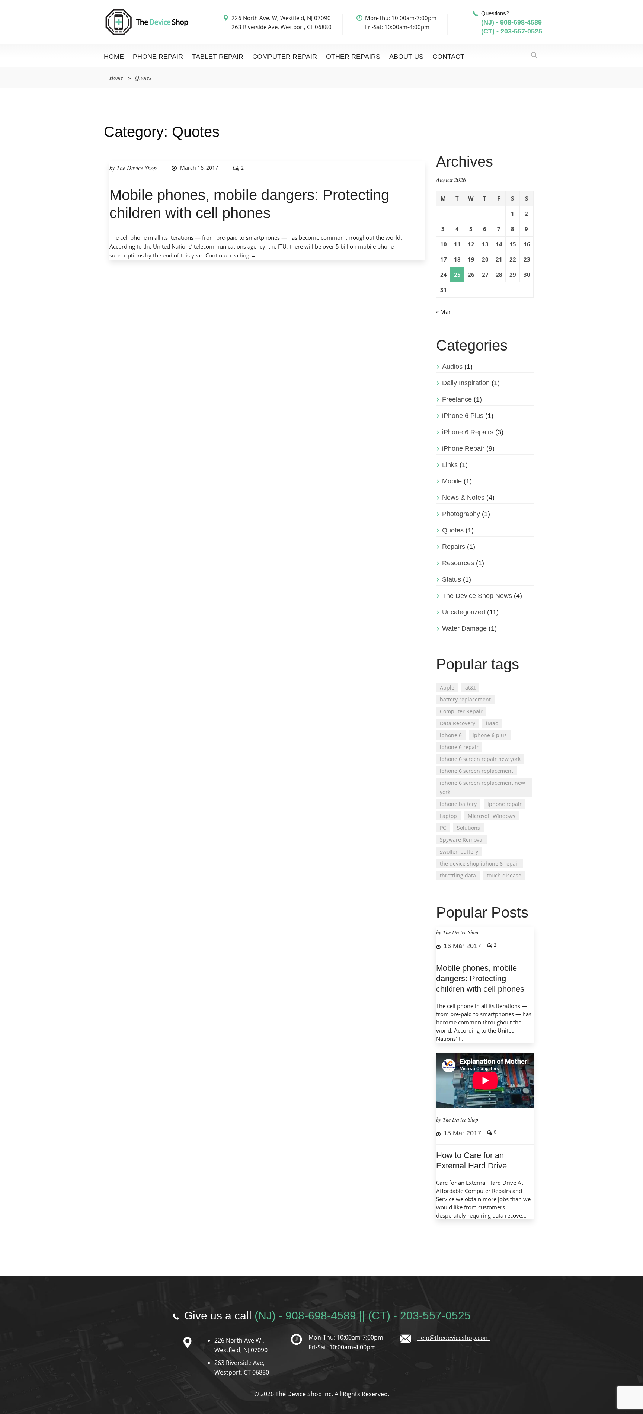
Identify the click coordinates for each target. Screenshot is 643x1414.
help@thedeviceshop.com (453, 1338)
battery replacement (465, 699)
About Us (406, 56)
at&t (470, 687)
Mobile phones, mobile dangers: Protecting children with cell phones (480, 978)
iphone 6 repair (459, 747)
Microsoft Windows (491, 815)
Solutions (468, 827)
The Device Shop (136, 168)
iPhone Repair (463, 448)
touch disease (504, 875)
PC (443, 827)
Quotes (453, 530)
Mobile (452, 481)
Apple (447, 687)
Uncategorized (463, 612)
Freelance (457, 399)
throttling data (458, 875)
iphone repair (504, 803)
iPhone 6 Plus (462, 415)
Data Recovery (457, 723)
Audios (452, 366)
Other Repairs (353, 56)
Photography (461, 514)
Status (451, 579)
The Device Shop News (477, 595)
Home (114, 56)
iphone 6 (451, 735)
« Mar (443, 311)
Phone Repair (158, 56)
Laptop (448, 815)
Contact (448, 56)
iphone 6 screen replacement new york (482, 787)
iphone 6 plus (490, 735)
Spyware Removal (462, 839)
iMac (492, 723)
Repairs (453, 546)
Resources (458, 563)
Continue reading (230, 255)
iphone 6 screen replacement (476, 770)
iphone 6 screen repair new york (480, 758)
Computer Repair (284, 56)
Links (450, 464)
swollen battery (459, 851)
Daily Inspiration (466, 383)
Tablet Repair (217, 56)
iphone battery (458, 803)
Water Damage (464, 628)
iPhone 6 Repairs (467, 432)
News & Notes (463, 497)
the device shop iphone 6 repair (479, 863)
